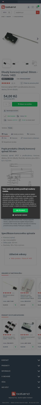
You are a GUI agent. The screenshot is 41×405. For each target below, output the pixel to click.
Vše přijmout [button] (20, 210)
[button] (20, 215)
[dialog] (20, 202)
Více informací (32, 206)
